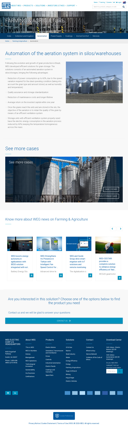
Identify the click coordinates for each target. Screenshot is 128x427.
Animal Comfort (82, 36)
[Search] (123, 7)
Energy (68, 364)
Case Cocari (111, 189)
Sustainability (30, 370)
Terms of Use (62, 423)
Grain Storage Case (107, 196)
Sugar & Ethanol (71, 371)
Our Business (30, 373)
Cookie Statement (48, 423)
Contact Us (62, 321)
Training (102, 2)
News (96, 2)
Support (71, 6)
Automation (42, 36)
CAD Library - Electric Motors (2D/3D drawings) (113, 349)
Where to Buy (90, 351)
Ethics (61, 6)
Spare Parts (49, 375)
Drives (48, 356)
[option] (20, 257)
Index (9, 36)
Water (68, 357)
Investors (53, 6)
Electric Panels (51, 366)
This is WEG (30, 347)
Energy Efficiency (71, 361)
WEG (5, 5)
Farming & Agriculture (73, 367)
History (28, 354)
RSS (71, 423)
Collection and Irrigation (24, 36)
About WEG (16, 6)
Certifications (30, 376)
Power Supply (56, 36)
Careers (109, 2)
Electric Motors (51, 347)
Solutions (40, 6)
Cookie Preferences (66, 416)
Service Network (91, 354)
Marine (68, 351)
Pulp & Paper (70, 378)
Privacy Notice (34, 423)
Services (96, 36)
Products (28, 6)
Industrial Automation (53, 363)
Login (119, 2)
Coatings (68, 36)
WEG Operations (31, 361)
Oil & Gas (69, 347)
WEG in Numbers (31, 351)
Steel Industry (70, 354)
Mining (68, 374)
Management (30, 357)
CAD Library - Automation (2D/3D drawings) (113, 357)
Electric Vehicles (71, 381)
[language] (125, 2)
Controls (49, 359)
